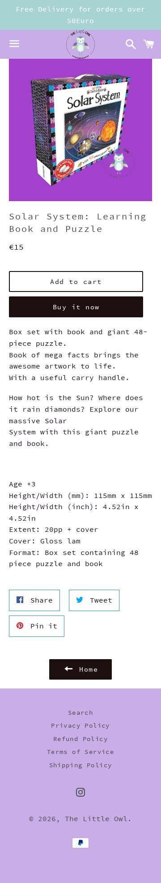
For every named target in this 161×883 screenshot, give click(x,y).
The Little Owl (96, 818)
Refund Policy (80, 739)
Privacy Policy (80, 725)
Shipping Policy (80, 765)
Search (80, 713)
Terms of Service (80, 752)
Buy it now (76, 307)
